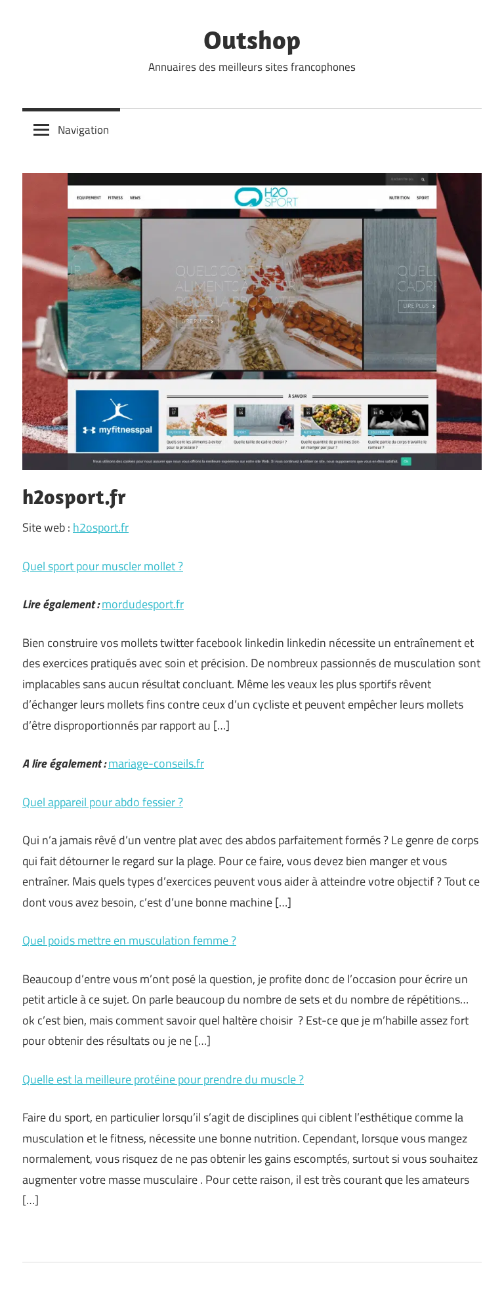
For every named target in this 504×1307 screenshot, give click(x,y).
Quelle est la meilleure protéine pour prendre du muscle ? (163, 1079)
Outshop (252, 39)
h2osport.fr (101, 527)
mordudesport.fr (143, 604)
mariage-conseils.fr (156, 763)
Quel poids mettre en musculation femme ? (129, 940)
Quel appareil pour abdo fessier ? (102, 802)
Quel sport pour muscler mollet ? (102, 566)
